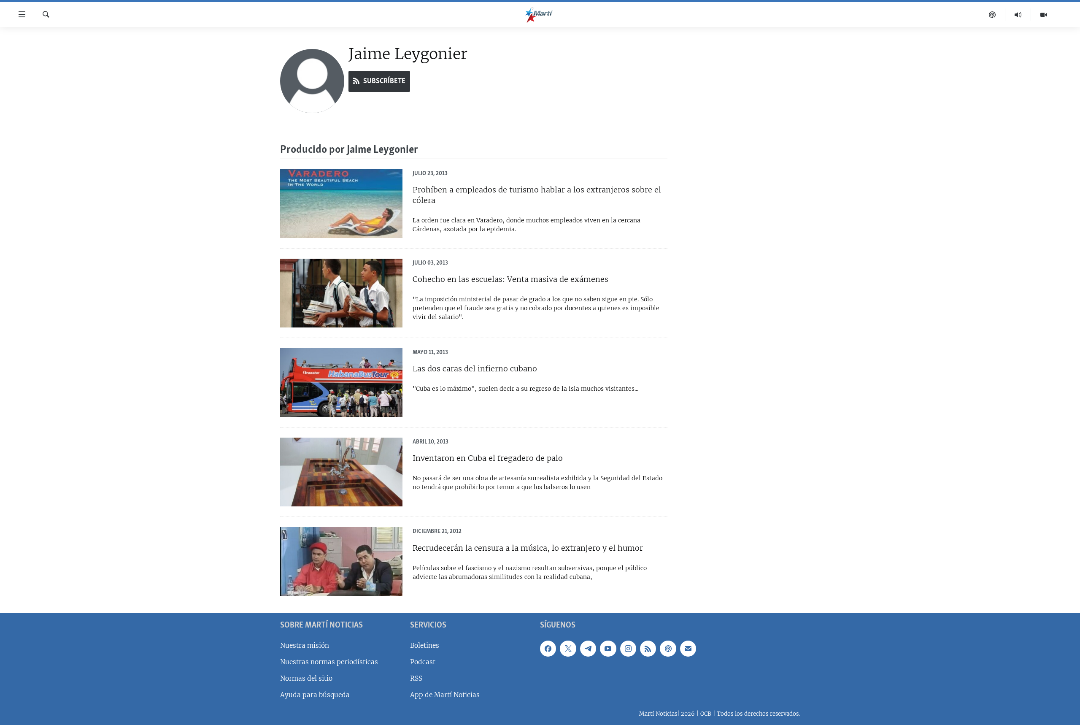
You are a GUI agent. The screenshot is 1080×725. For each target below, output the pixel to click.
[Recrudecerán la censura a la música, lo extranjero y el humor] (341, 561)
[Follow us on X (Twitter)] (568, 649)
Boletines (424, 645)
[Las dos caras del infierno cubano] (341, 382)
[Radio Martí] (1018, 14)
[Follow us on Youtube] (608, 649)
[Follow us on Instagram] (628, 649)
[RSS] (648, 649)
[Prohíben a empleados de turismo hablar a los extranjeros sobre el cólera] (341, 203)
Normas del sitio (306, 678)
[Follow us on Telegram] (588, 649)
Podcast (422, 662)
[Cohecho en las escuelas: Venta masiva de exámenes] (341, 293)
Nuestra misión (304, 645)
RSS (416, 678)
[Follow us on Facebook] (548, 649)
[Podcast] (992, 14)
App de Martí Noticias (445, 695)
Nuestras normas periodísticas (329, 662)
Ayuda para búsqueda (315, 695)
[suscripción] (688, 649)
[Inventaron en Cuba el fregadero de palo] (341, 472)
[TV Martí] (1043, 14)
